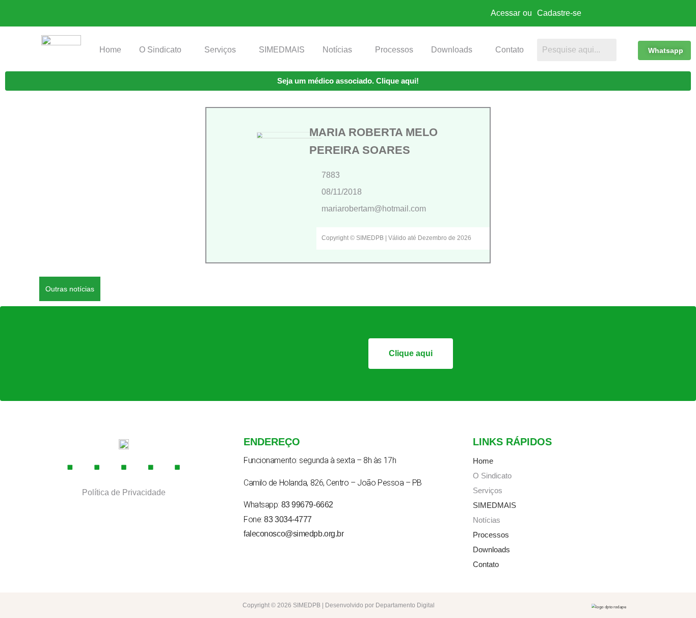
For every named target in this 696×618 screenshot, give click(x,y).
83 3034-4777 (288, 519)
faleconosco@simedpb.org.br (293, 533)
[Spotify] (177, 467)
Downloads (451, 49)
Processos (394, 49)
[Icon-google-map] (150, 467)
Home (110, 49)
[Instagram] (97, 467)
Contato (509, 49)
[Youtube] (123, 467)
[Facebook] (70, 467)
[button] (163, 50)
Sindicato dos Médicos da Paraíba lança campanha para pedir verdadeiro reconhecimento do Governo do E (300, 288)
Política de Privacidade (124, 492)
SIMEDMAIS (282, 49)
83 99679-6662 (307, 504)
